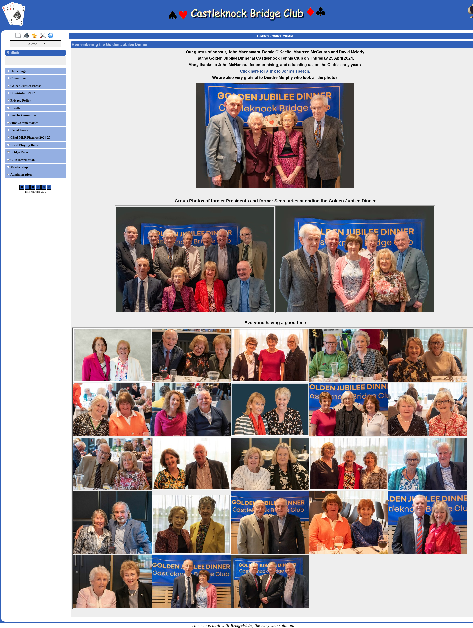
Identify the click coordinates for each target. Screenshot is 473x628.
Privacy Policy (20, 100)
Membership (19, 167)
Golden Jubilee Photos (25, 86)
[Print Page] (27, 36)
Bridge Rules (19, 152)
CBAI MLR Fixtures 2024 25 (30, 137)
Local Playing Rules (24, 145)
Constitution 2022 (22, 93)
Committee (18, 78)
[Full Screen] (19, 36)
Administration (21, 174)
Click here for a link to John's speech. (275, 71)
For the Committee (23, 115)
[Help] (52, 36)
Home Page (18, 71)
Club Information (22, 160)
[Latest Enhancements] (36, 36)
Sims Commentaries (24, 123)
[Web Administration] (44, 36)
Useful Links (19, 130)
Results (15, 108)
